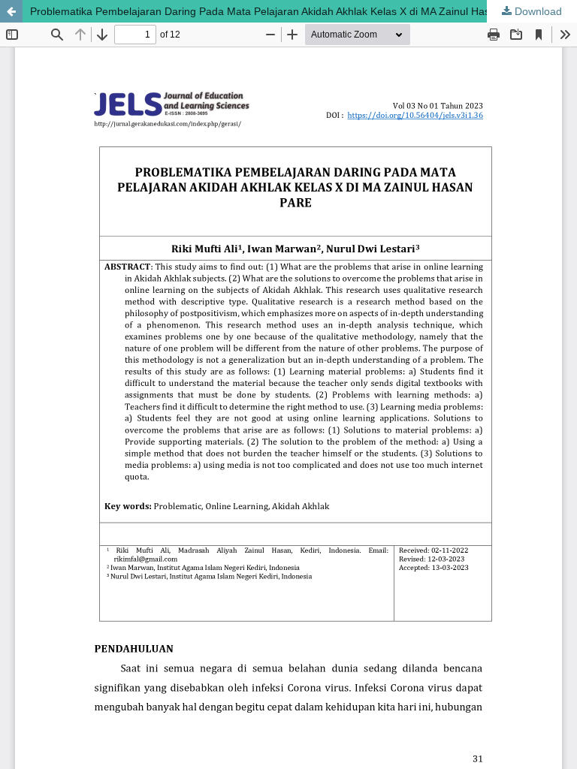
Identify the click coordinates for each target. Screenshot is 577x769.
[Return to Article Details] (11, 11)
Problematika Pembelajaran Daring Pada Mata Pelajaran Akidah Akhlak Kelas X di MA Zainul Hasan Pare (278, 11)
